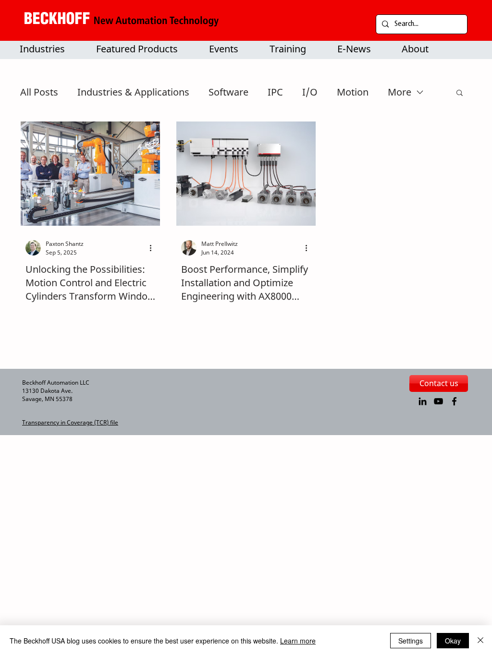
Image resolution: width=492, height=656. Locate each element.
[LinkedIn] (422, 401)
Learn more (298, 640)
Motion (353, 91)
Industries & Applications (133, 91)
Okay (453, 640)
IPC (275, 91)
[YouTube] (438, 401)
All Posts (39, 91)
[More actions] (154, 248)
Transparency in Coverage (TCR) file (70, 422)
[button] (143, 49)
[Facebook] (454, 401)
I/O (310, 91)
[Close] (480, 640)
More (399, 91)
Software (228, 91)
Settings (410, 640)
